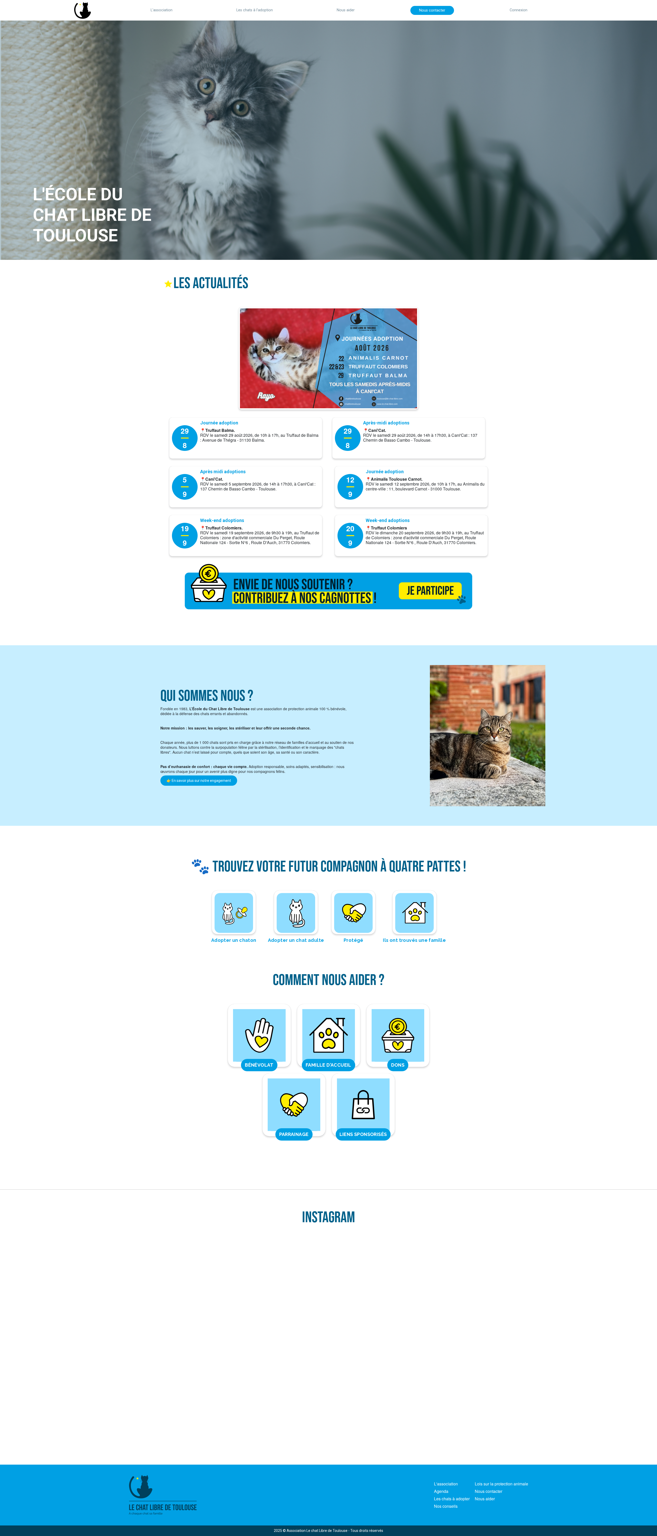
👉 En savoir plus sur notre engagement (199, 781)
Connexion (518, 10)
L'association (161, 10)
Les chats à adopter (452, 1499)
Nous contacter (432, 10)
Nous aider (346, 10)
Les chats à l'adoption (254, 10)
